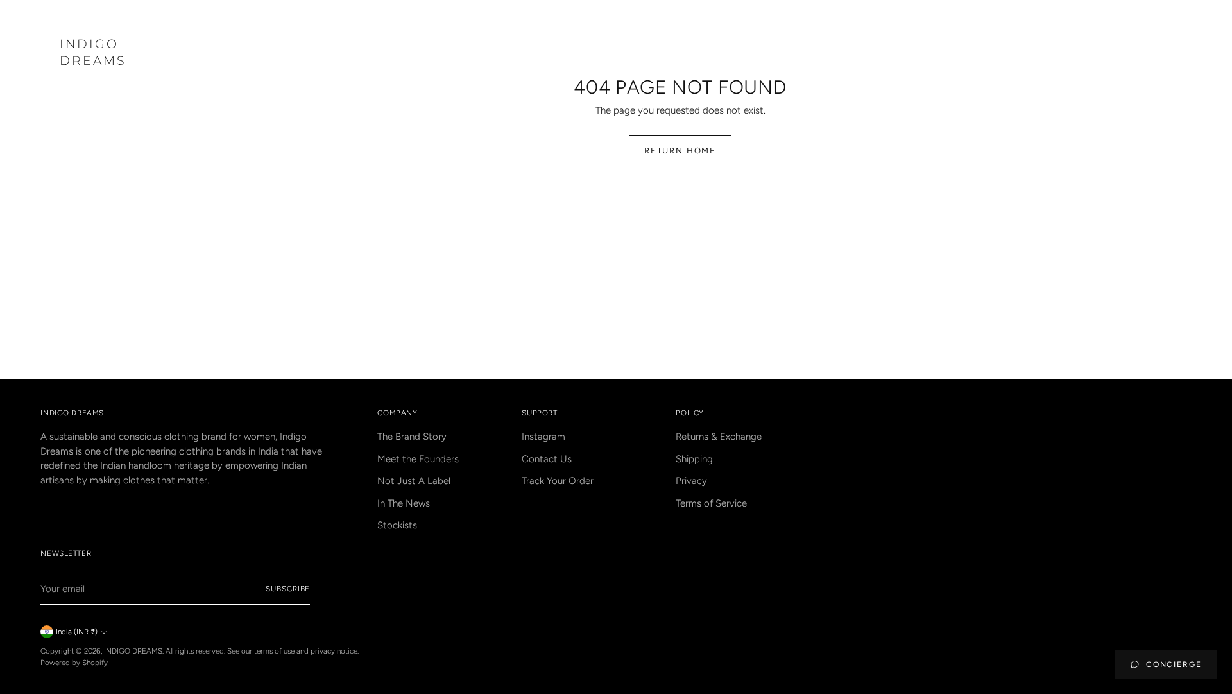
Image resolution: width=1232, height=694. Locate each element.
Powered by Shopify (74, 662)
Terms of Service (711, 503)
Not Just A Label (413, 481)
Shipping (694, 459)
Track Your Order (558, 481)
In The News (403, 503)
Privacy (691, 481)
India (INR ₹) (77, 631)
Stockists (397, 525)
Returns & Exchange (719, 436)
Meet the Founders (418, 459)
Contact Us (547, 459)
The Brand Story (412, 436)
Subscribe (288, 588)
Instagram (543, 436)
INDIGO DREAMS (133, 650)
